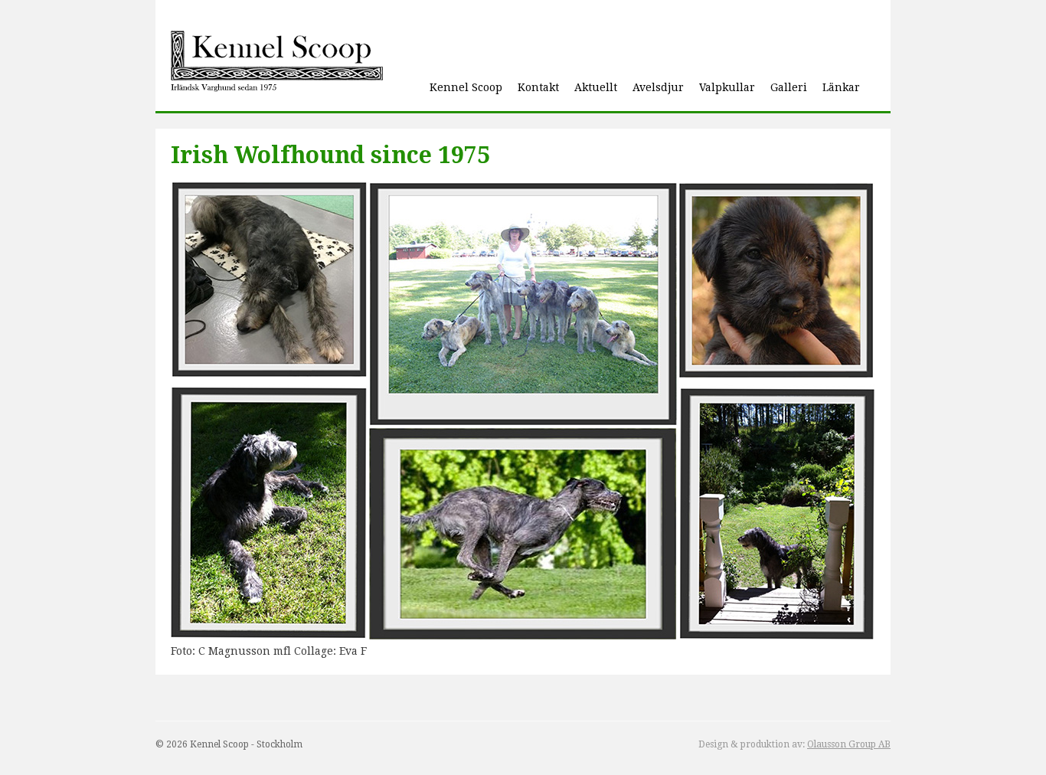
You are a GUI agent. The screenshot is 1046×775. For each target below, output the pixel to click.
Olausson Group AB (849, 744)
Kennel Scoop (466, 87)
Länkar (841, 87)
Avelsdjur (658, 87)
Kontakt (538, 87)
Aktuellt (595, 87)
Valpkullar (727, 87)
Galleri (788, 87)
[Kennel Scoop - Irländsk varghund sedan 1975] (277, 63)
